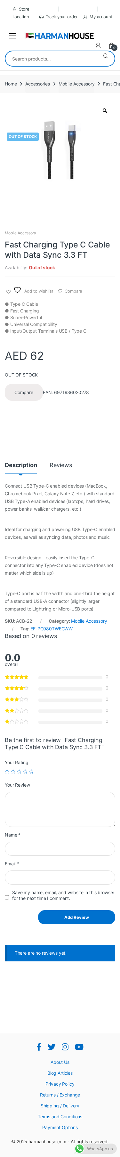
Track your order (62, 16)
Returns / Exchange (60, 1094)
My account (101, 16)
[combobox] (50, 58)
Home (11, 83)
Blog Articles (60, 1073)
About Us (60, 1062)
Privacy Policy (59, 1084)
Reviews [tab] (61, 465)
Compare (73, 291)
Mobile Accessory (77, 83)
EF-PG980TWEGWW (51, 628)
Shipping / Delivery (60, 1105)
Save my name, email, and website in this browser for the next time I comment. (63, 895)
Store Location (21, 12)
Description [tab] (21, 465)
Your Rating (16, 762)
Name (12, 834)
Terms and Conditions (60, 1116)
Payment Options (60, 1127)
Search (105, 58)
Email (12, 863)
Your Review (17, 785)
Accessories (37, 83)
